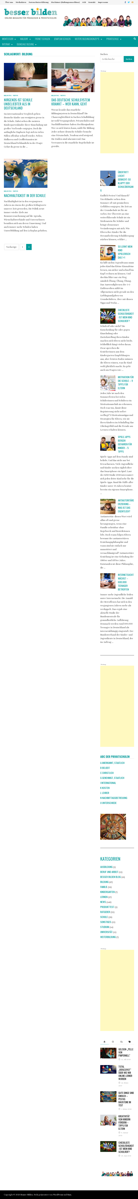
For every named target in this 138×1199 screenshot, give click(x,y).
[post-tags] (130, 1041)
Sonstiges (105, 922)
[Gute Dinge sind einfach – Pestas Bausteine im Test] (108, 1093)
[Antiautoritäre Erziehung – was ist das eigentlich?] (107, 506)
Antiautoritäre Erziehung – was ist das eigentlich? (126, 505)
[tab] (104, 1041)
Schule (104, 917)
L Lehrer (104, 793)
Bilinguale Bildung (25, 44)
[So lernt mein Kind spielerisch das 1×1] (107, 252)
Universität (106, 932)
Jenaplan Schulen (62, 39)
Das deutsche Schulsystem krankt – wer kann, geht (70, 101)
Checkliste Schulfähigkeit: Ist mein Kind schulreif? (126, 315)
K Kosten (105, 788)
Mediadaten (21, 2)
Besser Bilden (26, 1194)
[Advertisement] (117, 112)
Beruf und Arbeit (109, 872)
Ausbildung (106, 867)
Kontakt (92, 2)
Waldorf (24, 39)
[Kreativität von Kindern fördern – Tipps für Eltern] (108, 1116)
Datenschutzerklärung (39, 2)
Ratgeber (105, 912)
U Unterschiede (108, 803)
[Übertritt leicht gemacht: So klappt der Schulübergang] (107, 178)
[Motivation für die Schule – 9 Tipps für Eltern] (107, 383)
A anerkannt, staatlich (112, 763)
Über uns (9, 2)
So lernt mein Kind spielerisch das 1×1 (125, 251)
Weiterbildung (108, 937)
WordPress (58, 1194)
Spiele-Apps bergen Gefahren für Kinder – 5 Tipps (125, 444)
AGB (84, 2)
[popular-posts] (104, 1041)
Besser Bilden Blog (110, 877)
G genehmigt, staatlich (112, 778)
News (15, 95)
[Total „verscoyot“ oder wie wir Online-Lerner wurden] (108, 1066)
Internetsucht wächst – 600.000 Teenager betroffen (126, 582)
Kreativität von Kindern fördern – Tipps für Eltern (124, 1122)
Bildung (8, 95)
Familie (103, 887)
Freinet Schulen (42, 39)
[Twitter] (129, 2)
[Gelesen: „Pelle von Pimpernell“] (108, 1049)
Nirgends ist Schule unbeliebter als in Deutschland (18, 103)
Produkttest (107, 907)
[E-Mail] (132, 2)
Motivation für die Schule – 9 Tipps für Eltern (126, 382)
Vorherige (11, 247)
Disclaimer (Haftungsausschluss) (65, 2)
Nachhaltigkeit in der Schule (25, 195)
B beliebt (105, 768)
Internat (6, 44)
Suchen (104, 54)
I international (108, 783)
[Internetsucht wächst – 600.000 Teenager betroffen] (107, 581)
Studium (104, 927)
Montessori (7, 39)
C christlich (107, 773)
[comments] (121, 1041)
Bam (69, 1194)
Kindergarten (107, 892)
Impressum (103, 2)
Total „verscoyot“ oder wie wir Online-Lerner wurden (125, 1073)
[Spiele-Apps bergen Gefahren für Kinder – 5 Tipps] (107, 443)
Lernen (104, 897)
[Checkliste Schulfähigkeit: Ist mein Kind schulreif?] (107, 316)
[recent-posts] (113, 1041)
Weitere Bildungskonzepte (87, 39)
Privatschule (112, 39)
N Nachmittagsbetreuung (113, 798)
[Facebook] (125, 2)
